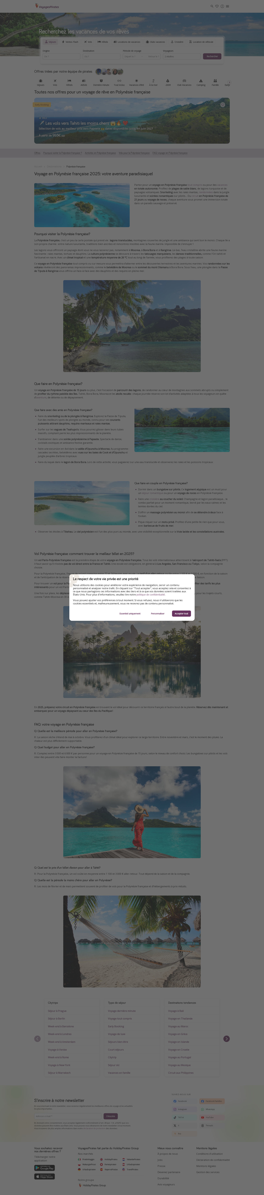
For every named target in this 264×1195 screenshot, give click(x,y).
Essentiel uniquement (130, 613)
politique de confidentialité (150, 594)
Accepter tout (181, 613)
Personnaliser (157, 613)
